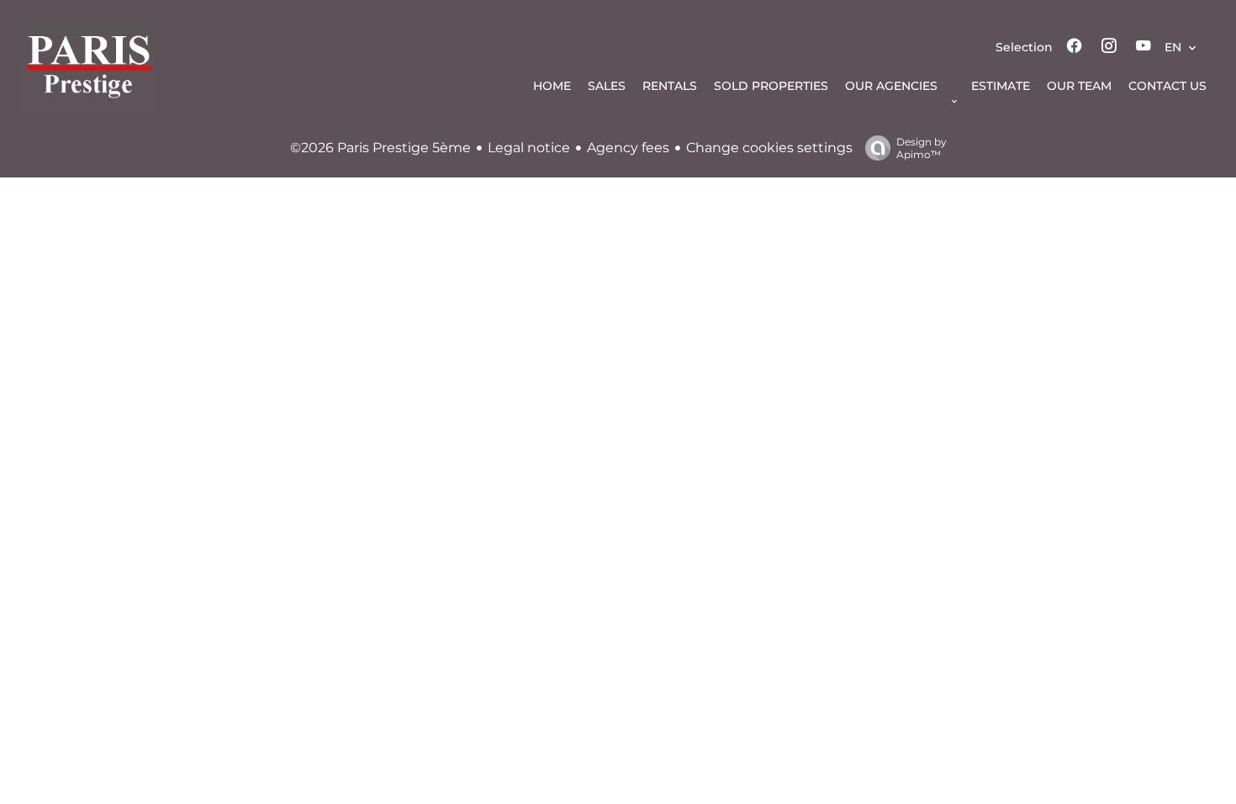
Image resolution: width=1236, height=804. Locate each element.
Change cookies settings (769, 148)
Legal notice (529, 148)
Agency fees (628, 148)
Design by (921, 148)
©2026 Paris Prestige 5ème (380, 148)
